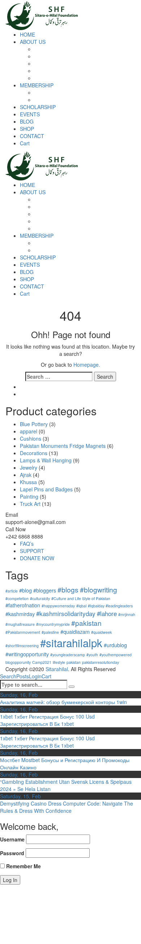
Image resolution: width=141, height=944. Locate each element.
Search (8, 676)
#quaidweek (101, 632)
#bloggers (44, 590)
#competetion (17, 598)
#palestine (50, 632)
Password (12, 853)
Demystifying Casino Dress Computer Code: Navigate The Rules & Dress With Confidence (66, 807)
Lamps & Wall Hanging (46, 460)
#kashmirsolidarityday (65, 613)
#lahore (107, 613)
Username (12, 839)
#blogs (67, 589)
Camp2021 (41, 662)
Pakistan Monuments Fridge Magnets (63, 445)
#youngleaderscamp (67, 654)
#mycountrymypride (53, 624)
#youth (92, 654)
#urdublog (115, 645)
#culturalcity (40, 598)
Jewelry (28, 467)
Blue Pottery (34, 424)
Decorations (33, 453)
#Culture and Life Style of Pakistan (80, 598)
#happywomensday (58, 605)
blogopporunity (18, 662)
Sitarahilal (57, 669)
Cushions (30, 438)
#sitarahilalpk (71, 642)
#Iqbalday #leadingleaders (110, 605)
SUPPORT (32, 550)
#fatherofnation (22, 605)
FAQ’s (27, 543)
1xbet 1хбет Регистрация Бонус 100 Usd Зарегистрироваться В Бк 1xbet (47, 720)
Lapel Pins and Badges (46, 489)
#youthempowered (115, 654)
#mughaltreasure (20, 624)
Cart (46, 676)
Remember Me (23, 866)
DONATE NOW (37, 558)
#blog (25, 590)
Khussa (28, 482)
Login (35, 676)
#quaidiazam (75, 631)
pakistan (74, 662)
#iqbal (81, 605)
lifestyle (59, 662)
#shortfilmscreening (22, 645)
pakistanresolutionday (100, 662)
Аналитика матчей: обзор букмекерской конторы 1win (63, 702)
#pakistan (86, 623)
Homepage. (86, 364)
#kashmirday (20, 613)
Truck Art (30, 503)
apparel (28, 431)
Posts (22, 676)
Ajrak (25, 474)
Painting (29, 496)
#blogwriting (98, 589)
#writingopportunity (27, 654)
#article (11, 591)
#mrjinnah (126, 614)
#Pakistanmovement (22, 632)
